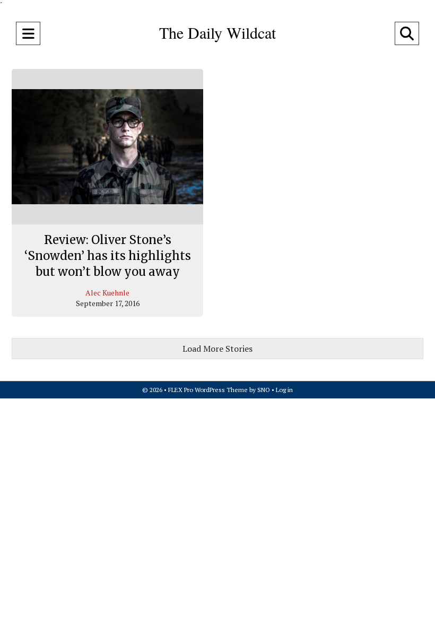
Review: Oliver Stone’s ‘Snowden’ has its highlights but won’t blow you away (107, 255)
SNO (263, 390)
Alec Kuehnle (107, 293)
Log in (284, 390)
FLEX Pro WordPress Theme (208, 390)
